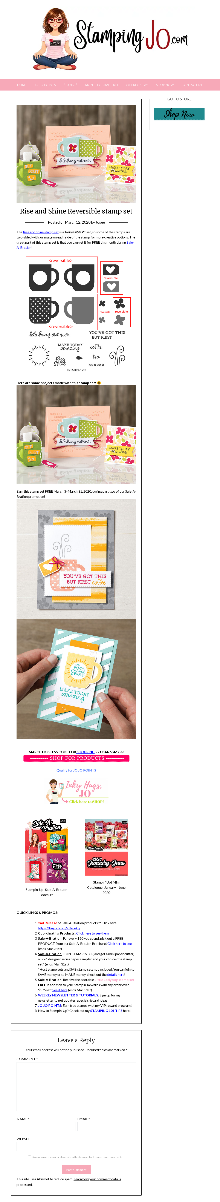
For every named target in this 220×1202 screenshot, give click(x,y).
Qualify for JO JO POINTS (76, 770)
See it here (59, 990)
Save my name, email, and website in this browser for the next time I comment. (77, 1157)
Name (23, 1119)
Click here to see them (92, 933)
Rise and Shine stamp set (41, 232)
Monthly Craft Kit (102, 85)
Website (24, 1139)
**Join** (71, 85)
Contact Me (192, 85)
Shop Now (165, 85)
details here (115, 974)
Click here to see (119, 943)
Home (22, 85)
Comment (27, 1059)
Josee (100, 222)
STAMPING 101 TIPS (106, 1010)
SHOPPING (85, 752)
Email (83, 1119)
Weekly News (137, 85)
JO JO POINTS (45, 85)
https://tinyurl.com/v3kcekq (59, 928)
